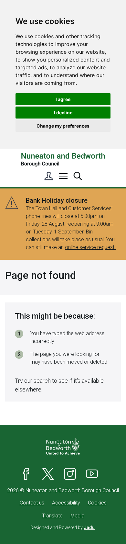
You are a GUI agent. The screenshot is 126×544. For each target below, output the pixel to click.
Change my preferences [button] (63, 126)
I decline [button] (63, 112)
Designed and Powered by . (63, 527)
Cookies (97, 503)
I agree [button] (63, 99)
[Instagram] (70, 474)
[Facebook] (26, 474)
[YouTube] (92, 474)
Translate (52, 516)
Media (77, 516)
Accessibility (66, 503)
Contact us (32, 503)
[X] (48, 474)
